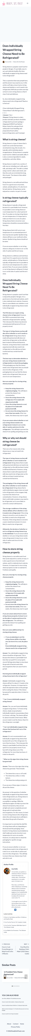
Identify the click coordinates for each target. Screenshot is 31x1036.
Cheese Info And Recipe (19, 61)
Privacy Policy (15, 1027)
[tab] (12, 986)
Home (22, 1024)
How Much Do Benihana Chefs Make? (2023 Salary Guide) (23, 949)
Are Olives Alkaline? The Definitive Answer (11, 998)
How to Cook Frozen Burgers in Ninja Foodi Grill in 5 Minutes (7, 949)
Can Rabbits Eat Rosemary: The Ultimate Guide (15, 931)
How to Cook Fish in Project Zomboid (10, 1013)
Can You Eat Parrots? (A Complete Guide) (15, 922)
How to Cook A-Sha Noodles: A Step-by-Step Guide (13, 1002)
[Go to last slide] (4, 976)
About (9, 1024)
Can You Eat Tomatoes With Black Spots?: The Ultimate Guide (15, 926)
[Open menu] (27, 3)
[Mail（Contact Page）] (15, 909)
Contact (15, 1024)
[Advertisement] (15, 22)
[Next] (26, 976)
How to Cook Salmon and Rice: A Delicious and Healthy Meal (15, 918)
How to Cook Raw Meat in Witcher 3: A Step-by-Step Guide (14, 1005)
